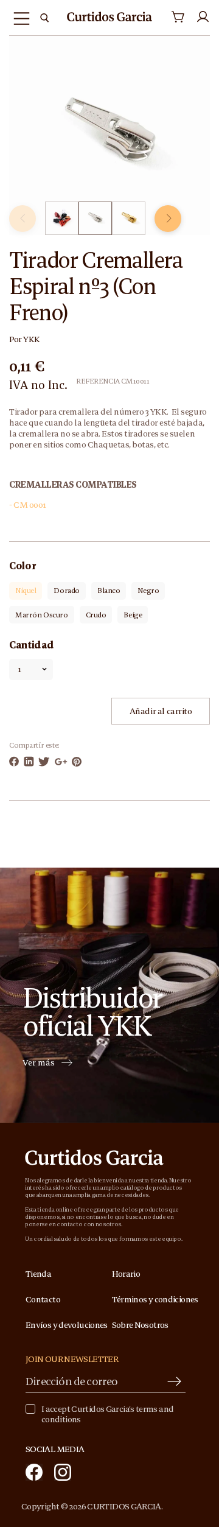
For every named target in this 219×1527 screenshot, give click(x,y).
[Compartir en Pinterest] (77, 762)
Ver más (39, 1063)
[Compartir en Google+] (61, 762)
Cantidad (31, 645)
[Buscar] (44, 18)
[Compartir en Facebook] (14, 761)
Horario (126, 1273)
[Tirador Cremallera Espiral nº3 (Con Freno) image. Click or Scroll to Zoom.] (109, 134)
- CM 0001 (27, 504)
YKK (31, 339)
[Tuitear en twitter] (44, 762)
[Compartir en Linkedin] (29, 761)
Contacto (43, 1299)
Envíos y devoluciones (67, 1324)
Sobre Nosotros (140, 1324)
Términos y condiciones (155, 1299)
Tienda (38, 1273)
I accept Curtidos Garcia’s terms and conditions (107, 1414)
